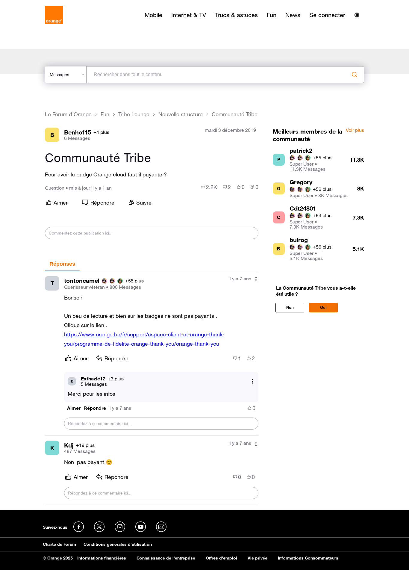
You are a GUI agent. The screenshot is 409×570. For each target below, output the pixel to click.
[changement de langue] (357, 15)
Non (290, 307)
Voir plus (355, 130)
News (292, 15)
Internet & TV (188, 15)
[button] (74, 408)
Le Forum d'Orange (68, 114)
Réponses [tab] (62, 264)
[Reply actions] (252, 381)
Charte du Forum (59, 544)
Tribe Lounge (133, 114)
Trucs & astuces (236, 15)
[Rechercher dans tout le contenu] (354, 74)
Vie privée (257, 558)
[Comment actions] (256, 279)
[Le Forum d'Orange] (54, 15)
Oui (323, 307)
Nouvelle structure (180, 114)
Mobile (153, 15)
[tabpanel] (151, 388)
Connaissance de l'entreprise (166, 558)
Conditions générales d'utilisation (118, 544)
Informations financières (101, 558)
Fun (271, 15)
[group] (209, 187)
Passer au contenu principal (32, 4)
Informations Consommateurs (308, 558)
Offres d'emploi (221, 558)
